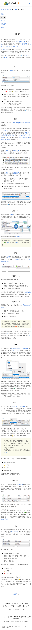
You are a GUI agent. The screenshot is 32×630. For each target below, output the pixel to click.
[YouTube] (19, 612)
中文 (24, 3)
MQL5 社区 (26, 123)
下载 (12, 606)
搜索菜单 (16, 173)
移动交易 (15, 603)
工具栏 (6, 151)
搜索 (20, 42)
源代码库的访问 (24, 137)
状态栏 (3, 21)
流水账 (5, 50)
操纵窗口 (4, 24)
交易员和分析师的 (8, 135)
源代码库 (24, 44)
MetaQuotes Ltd (19, 621)
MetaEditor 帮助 (6, 9)
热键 (2, 27)
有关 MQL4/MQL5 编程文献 (20, 348)
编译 (17, 42)
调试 (8, 242)
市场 (21, 603)
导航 (2, 14)
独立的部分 (18, 236)
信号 (26, 603)
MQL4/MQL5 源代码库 (18, 406)
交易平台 (7, 603)
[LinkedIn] (16, 612)
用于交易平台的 (6, 140)
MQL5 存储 (14, 532)
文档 (26, 133)
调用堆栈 (17, 259)
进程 (8, 257)
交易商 (18, 606)
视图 (25, 55)
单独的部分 (4, 519)
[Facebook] (13, 612)
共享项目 (20, 484)
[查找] (29, 3)
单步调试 (28, 292)
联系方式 (26, 606)
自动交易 (6, 606)
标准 (5, 57)
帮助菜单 (16, 151)
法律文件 (26, 621)
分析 (24, 42)
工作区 (15, 9)
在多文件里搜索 (16, 123)
